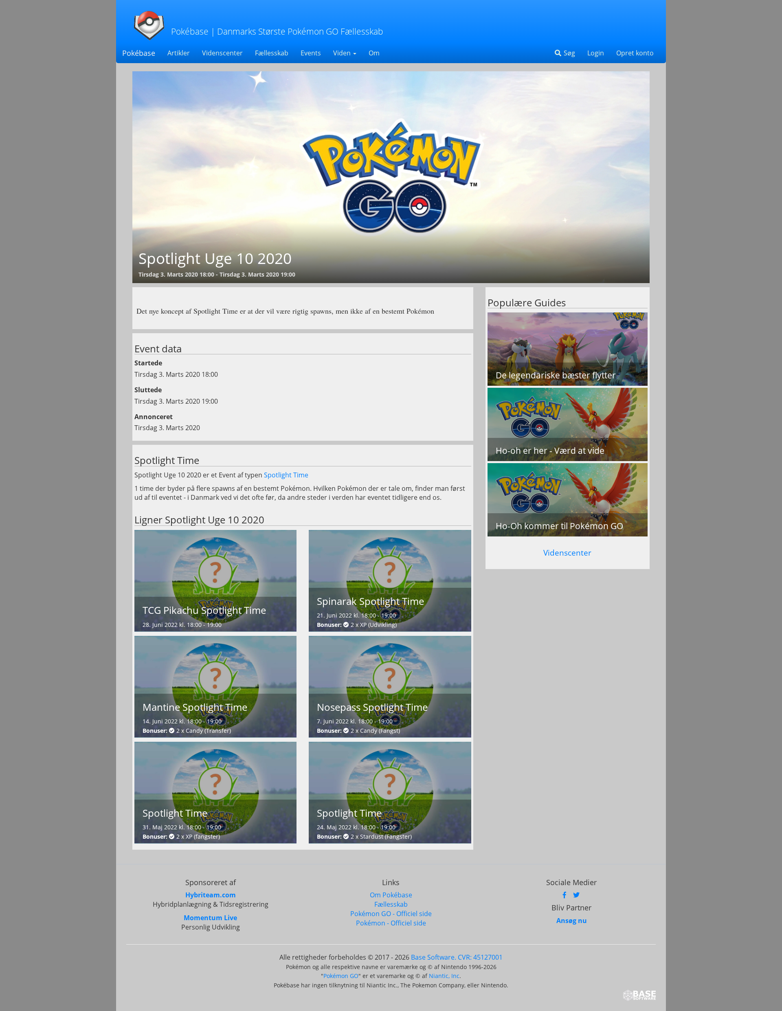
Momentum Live (210, 917)
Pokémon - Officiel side (391, 923)
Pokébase (138, 53)
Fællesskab (271, 52)
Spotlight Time (286, 474)
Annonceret (153, 416)
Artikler (178, 52)
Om (374, 52)
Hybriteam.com (210, 894)
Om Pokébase (391, 894)
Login (595, 52)
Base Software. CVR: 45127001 (457, 957)
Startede (148, 362)
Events (311, 52)
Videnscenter (222, 52)
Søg (568, 52)
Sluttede (148, 389)
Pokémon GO (340, 976)
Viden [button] (342, 52)
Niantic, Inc (444, 976)
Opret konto (635, 52)
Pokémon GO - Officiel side (391, 913)
